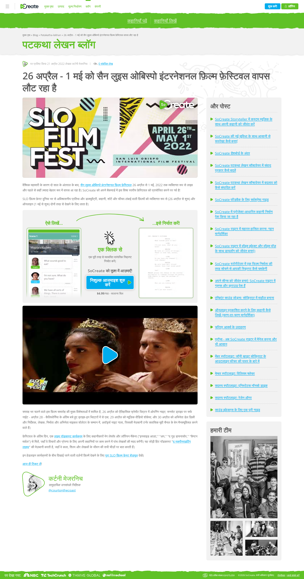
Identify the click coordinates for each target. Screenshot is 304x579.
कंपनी (98, 6)
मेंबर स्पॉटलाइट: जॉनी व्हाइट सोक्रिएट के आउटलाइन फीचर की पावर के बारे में (240, 359)
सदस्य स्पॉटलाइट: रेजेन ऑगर (233, 397)
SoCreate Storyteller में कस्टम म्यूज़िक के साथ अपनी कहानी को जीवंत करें (243, 121)
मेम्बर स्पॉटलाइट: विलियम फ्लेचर (235, 373)
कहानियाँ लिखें (165, 21)
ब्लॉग (88, 6)
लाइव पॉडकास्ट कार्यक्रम (68, 436)
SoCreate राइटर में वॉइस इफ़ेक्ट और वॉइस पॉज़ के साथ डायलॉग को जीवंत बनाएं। (245, 248)
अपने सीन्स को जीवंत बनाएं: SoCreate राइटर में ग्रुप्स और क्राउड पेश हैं (245, 283)
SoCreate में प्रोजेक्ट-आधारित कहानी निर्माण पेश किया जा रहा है (244, 214)
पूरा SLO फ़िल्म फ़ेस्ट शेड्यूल (121, 455)
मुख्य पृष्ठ (48, 6)
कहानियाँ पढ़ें (137, 21)
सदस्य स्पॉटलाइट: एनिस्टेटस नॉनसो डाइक (241, 385)
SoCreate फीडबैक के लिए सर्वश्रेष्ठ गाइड (242, 199)
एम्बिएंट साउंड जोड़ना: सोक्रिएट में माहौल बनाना (244, 297)
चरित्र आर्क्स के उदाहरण (230, 327)
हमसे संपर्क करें (293, 575)
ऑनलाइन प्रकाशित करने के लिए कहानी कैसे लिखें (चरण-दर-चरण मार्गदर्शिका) (243, 312)
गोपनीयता (281, 575)
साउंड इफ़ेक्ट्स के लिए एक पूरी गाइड (237, 409)
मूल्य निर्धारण (74, 6)
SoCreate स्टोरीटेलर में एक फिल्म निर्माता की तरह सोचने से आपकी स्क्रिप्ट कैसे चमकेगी (243, 266)
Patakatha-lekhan (51, 35)
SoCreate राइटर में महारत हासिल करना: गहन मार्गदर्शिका (244, 231)
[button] (243, 477)
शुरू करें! (272, 6)
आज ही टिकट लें (32, 464)
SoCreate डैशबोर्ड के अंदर (232, 153)
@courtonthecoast (62, 490)
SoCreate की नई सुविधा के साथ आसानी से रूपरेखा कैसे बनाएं (242, 138)
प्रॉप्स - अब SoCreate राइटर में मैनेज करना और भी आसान (246, 341)
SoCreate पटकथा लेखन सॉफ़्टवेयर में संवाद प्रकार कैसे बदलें (243, 168)
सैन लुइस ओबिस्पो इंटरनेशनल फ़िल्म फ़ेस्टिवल (106, 185)
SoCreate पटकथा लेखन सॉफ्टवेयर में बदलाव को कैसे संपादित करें (246, 185)
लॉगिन (291, 6)
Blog (36, 35)
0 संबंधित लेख (106, 64)
